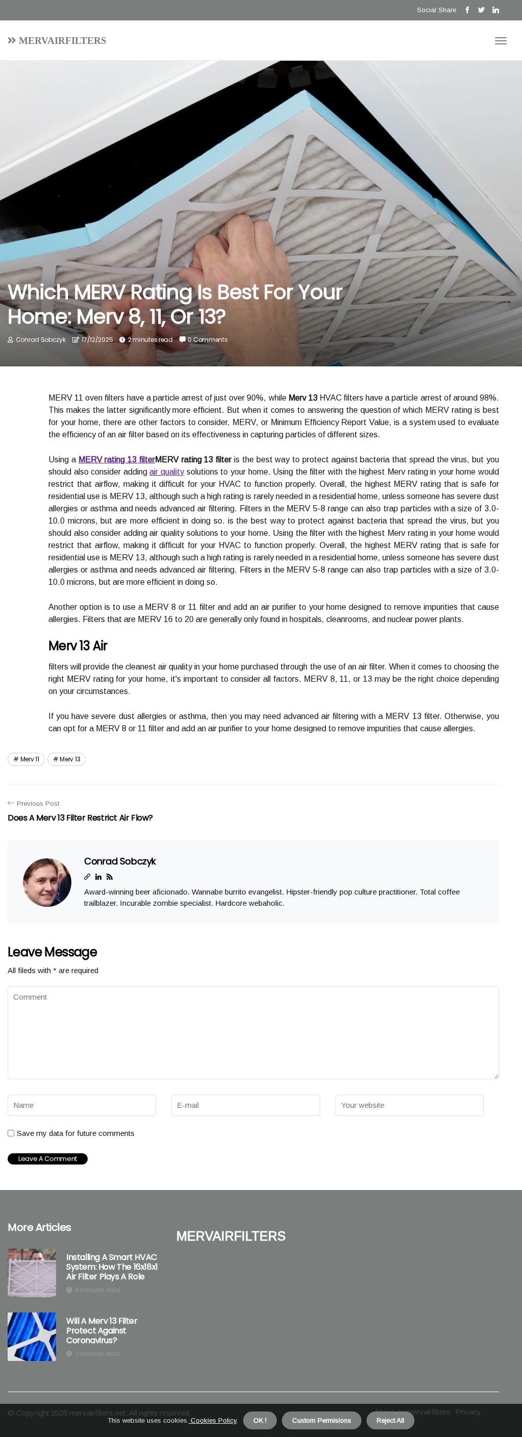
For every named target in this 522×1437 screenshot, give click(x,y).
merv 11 (29, 759)
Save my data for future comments (76, 1133)
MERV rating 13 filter (117, 459)
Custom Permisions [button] (321, 1420)
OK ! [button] (260, 1420)
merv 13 (70, 759)
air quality (166, 471)
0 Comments (207, 339)
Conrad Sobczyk (41, 339)
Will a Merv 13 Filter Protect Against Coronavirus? (102, 1331)
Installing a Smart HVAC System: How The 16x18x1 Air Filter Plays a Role (112, 1267)
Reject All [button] (390, 1420)
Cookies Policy (213, 1420)
